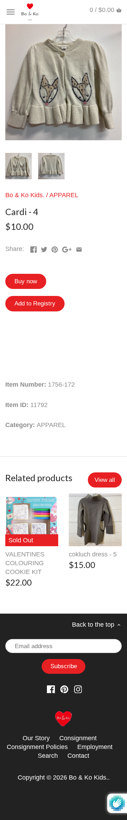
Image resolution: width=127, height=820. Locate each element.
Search (48, 755)
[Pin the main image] (55, 248)
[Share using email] (79, 248)
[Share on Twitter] (44, 248)
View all (105, 480)
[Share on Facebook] (33, 248)
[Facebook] (51, 689)
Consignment (78, 738)
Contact (78, 755)
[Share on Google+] (67, 248)
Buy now (25, 281)
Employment (95, 746)
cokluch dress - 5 (93, 554)
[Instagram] (78, 689)
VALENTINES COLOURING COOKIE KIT (24, 563)
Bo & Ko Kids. (24, 195)
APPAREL (63, 195)
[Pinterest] (64, 689)
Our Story (36, 738)
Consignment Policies (37, 746)
